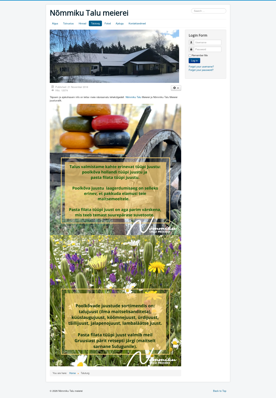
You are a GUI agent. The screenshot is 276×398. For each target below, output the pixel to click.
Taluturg (95, 23)
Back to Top (219, 391)
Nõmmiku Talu (133, 97)
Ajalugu (120, 23)
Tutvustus (68, 23)
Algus (55, 23)
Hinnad (82, 23)
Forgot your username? (201, 66)
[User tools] (176, 88)
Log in (194, 60)
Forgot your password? (201, 70)
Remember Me (200, 55)
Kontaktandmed (137, 23)
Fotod (108, 23)
